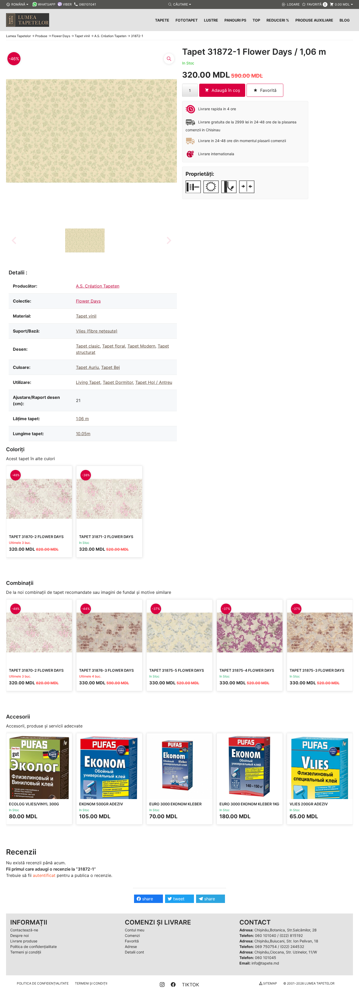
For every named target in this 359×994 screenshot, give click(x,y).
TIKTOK (190, 984)
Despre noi (19, 935)
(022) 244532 (292, 946)
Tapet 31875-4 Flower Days (246, 670)
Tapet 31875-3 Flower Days (317, 670)
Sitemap (269, 983)
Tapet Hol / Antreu (153, 382)
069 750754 (266, 946)
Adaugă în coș (226, 90)
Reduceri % (277, 20)
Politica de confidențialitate (33, 946)
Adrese (131, 946)
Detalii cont (134, 952)
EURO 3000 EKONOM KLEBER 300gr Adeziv (175, 806)
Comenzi (132, 935)
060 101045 (265, 957)
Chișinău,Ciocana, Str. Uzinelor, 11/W (285, 952)
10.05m (83, 433)
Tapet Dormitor (118, 382)
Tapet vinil (86, 316)
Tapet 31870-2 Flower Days (36, 536)
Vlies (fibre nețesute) (96, 331)
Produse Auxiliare (314, 20)
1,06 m (82, 418)
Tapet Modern (141, 346)
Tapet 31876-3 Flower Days (106, 670)
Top (256, 20)
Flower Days (88, 301)
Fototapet (187, 20)
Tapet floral (113, 346)
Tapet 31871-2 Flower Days (106, 536)
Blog (345, 20)
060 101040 (265, 935)
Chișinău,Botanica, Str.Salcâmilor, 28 (285, 930)
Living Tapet (88, 382)
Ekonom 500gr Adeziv (101, 804)
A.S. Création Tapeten (97, 286)
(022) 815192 (291, 935)
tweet (178, 898)
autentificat (44, 875)
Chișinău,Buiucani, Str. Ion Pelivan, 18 (286, 941)
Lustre (211, 20)
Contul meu (134, 930)
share (147, 898)
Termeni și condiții (25, 952)
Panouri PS (235, 20)
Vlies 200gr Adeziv (309, 804)
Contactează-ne (24, 930)
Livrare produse (23, 941)
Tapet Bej (110, 367)
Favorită (132, 941)
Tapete (162, 20)
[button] (85, 240)
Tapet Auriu (87, 367)
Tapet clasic (88, 346)
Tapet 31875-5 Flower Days (176, 670)
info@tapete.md (265, 963)
